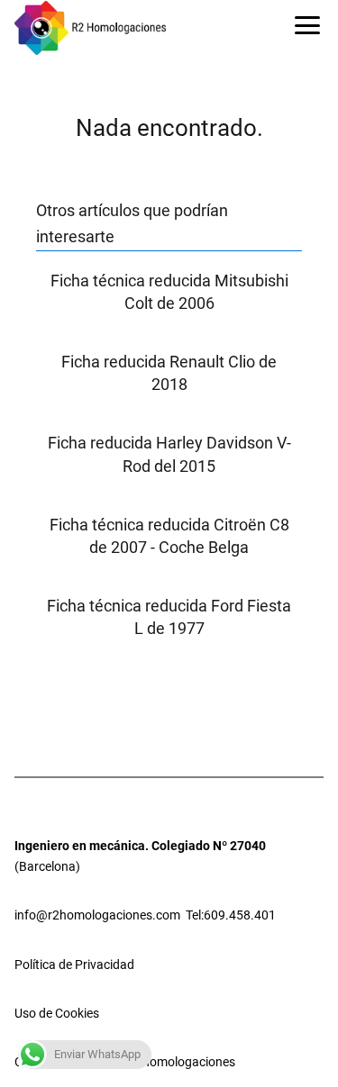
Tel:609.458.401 (231, 915)
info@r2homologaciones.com (97, 915)
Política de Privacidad (74, 964)
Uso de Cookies (56, 1013)
